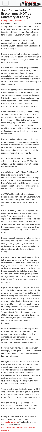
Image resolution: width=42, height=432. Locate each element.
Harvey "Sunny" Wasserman (13, 21)
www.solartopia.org (9, 422)
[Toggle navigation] (5, 3)
